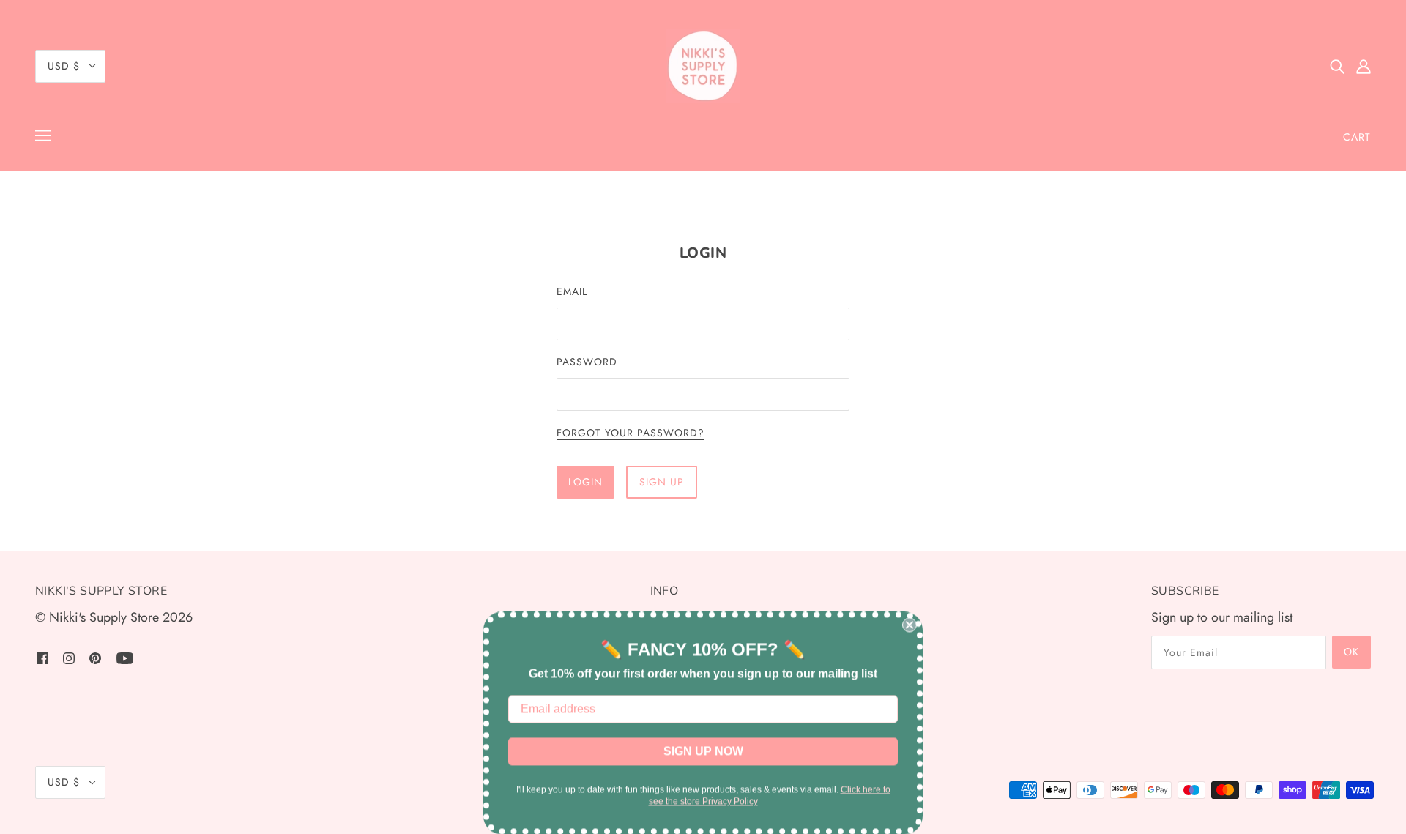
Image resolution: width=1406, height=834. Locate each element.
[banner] (703, 66)
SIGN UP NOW (703, 751)
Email (572, 291)
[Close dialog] (909, 624)
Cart (1357, 137)
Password (587, 361)
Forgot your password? (630, 434)
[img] (1337, 66)
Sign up (661, 481)
